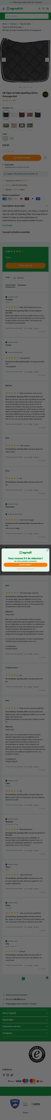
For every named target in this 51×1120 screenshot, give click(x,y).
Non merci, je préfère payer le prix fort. (25, 568)
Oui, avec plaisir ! (25, 565)
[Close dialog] (48, 550)
